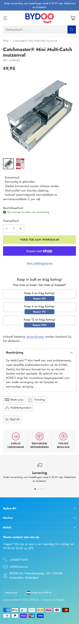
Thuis (5, 41)
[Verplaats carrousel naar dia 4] (43, 489)
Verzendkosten (35, 337)
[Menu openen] (5, 18)
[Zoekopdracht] (71, 30)
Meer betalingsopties (40, 263)
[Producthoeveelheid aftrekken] (6, 229)
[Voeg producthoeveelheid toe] (20, 229)
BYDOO (34, 600)
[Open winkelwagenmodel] (73, 18)
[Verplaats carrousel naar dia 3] (41, 489)
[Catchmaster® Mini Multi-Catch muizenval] (39, 115)
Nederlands (11, 592)
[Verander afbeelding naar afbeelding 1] (8, 163)
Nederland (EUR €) (41, 592)
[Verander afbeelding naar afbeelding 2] (20, 163)
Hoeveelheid (11, 221)
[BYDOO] (39, 18)
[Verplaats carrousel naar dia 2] (38, 489)
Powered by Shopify (53, 600)
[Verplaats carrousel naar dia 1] (35, 489)
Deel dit (15, 419)
